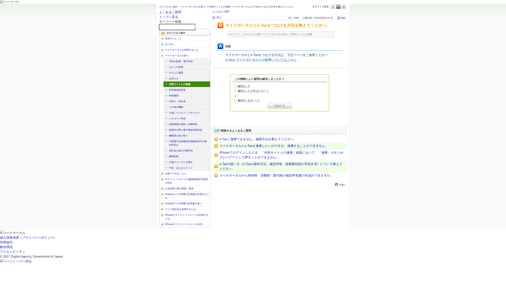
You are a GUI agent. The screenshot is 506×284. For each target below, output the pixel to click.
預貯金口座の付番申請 (181, 150)
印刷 (343, 18)
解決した (244, 86)
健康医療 (173, 156)
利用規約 (6, 242)
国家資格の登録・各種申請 (183, 124)
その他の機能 (176, 107)
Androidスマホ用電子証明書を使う (183, 203)
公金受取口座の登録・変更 (179, 188)
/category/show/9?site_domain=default (162, 50)
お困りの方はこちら (175, 173)
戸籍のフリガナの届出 (181, 162)
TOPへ (342, 185)
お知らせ (173, 78)
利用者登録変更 (177, 90)
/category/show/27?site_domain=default (162, 173)
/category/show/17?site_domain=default (162, 55)
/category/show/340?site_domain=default (162, 215)
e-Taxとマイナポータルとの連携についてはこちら (260, 59)
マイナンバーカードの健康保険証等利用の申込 (186, 181)
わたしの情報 (176, 67)
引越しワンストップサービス (184, 112)
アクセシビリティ (12, 251)
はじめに (170, 44)
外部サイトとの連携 (219, 6)
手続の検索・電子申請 (181, 61)
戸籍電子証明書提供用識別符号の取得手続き (188, 143)
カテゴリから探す (168, 6)
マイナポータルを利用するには (181, 50)
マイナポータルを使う (193, 6)
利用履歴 (173, 95)
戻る (218, 17)
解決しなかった (249, 100)
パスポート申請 (177, 118)
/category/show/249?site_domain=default (162, 194)
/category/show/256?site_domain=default (162, 203)
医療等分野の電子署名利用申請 (185, 130)
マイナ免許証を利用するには (180, 209)
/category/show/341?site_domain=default (162, 224)
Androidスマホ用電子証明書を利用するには (187, 196)
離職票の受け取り (178, 135)
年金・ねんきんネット (181, 167)
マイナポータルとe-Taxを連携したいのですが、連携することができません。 (273, 146)
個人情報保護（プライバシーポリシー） (28, 237)
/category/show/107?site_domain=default (162, 179)
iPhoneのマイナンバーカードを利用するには (186, 217)
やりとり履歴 (176, 72)
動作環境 (6, 247)
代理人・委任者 (177, 101)
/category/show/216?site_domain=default (162, 188)
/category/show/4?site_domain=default (162, 44)
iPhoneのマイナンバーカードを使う (184, 224)
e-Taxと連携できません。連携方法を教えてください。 (258, 139)
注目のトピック (173, 38)
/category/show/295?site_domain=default (162, 209)
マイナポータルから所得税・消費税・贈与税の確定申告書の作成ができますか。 (276, 175)
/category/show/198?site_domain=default (162, 38)
